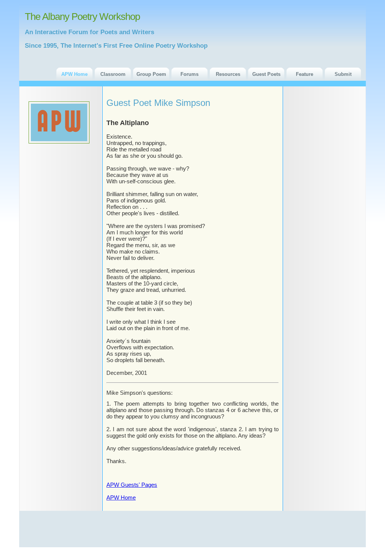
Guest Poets (266, 74)
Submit (343, 74)
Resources (228, 74)
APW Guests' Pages (131, 485)
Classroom (113, 74)
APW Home (74, 74)
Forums (189, 74)
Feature (304, 74)
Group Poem (151, 74)
